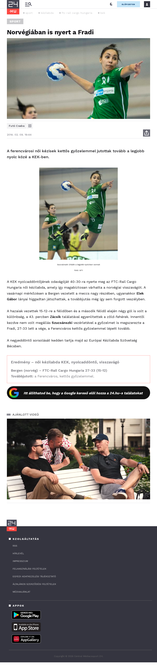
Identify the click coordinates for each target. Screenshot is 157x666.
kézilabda (47, 12)
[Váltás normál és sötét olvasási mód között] (111, 4)
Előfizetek (128, 4)
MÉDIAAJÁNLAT (21, 591)
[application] (78, 459)
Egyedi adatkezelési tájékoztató (34, 576)
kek (102, 12)
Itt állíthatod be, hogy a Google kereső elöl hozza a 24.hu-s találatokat (83, 393)
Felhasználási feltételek (29, 568)
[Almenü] (28, 4)
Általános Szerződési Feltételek (34, 584)
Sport (15, 21)
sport (29, 12)
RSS (15, 545)
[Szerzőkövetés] (30, 126)
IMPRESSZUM (20, 561)
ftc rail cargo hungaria (77, 12)
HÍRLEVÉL (18, 553)
